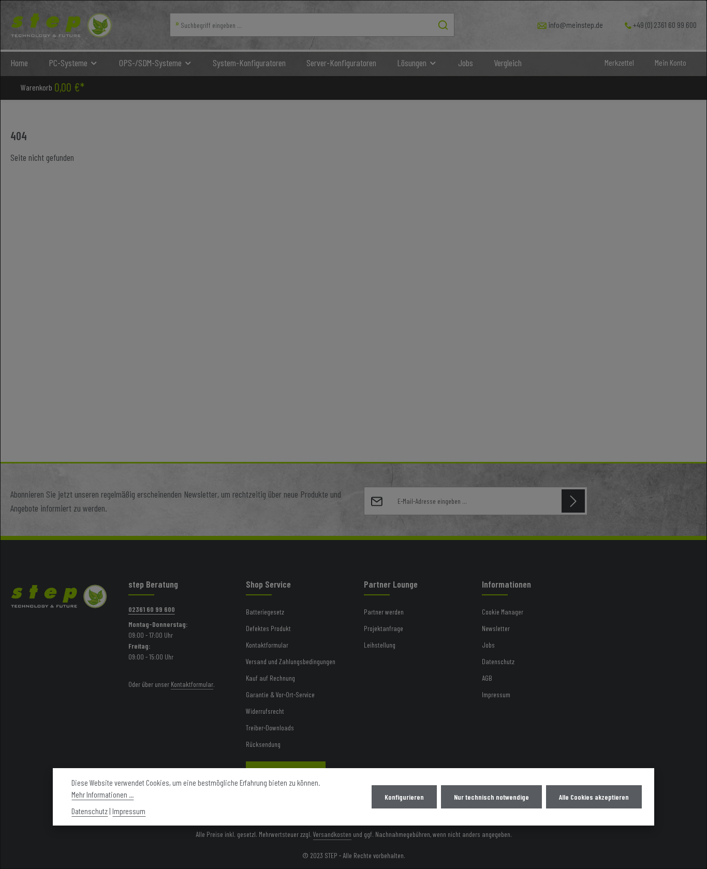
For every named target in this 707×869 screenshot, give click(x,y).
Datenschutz (498, 661)
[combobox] (301, 25)
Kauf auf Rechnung (270, 677)
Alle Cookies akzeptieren (594, 796)
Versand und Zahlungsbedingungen (290, 661)
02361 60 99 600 (151, 609)
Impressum (496, 694)
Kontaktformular (192, 684)
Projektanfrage (383, 628)
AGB (487, 677)
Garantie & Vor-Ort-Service (280, 694)
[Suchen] (443, 25)
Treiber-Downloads (270, 727)
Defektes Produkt (268, 628)
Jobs (488, 644)
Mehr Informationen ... (102, 795)
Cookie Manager (502, 611)
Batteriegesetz (265, 611)
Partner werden (384, 611)
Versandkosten (332, 834)
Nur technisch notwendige (491, 796)
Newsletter (496, 628)
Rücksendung (263, 744)
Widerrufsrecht (265, 711)
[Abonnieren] (573, 501)
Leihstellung (379, 644)
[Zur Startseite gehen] (61, 25)
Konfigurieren (404, 796)
